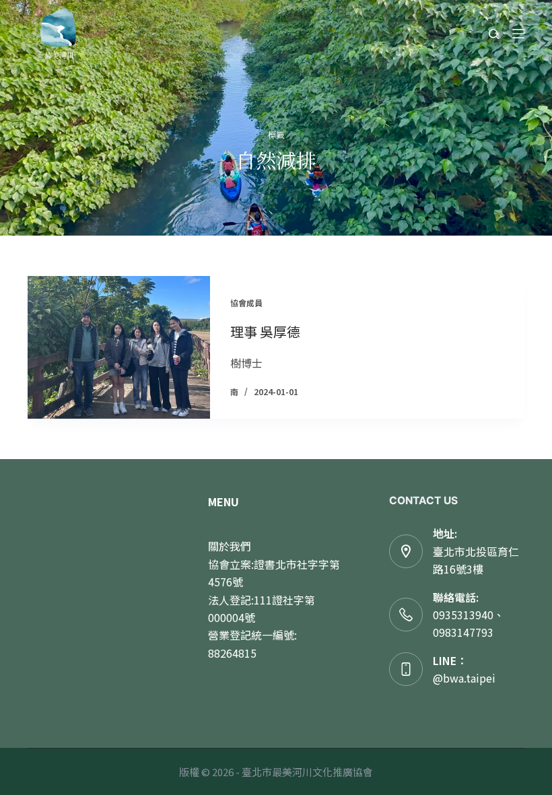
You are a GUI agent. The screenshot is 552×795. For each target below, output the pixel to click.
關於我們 (229, 546)
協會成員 (246, 302)
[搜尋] (494, 34)
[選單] (518, 34)
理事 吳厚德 (265, 331)
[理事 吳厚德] (119, 347)
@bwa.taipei (464, 678)
